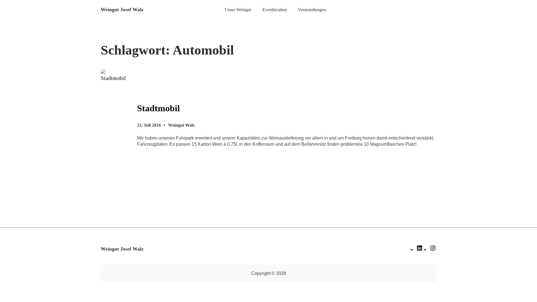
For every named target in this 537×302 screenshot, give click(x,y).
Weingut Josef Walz (122, 9)
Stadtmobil (158, 108)
